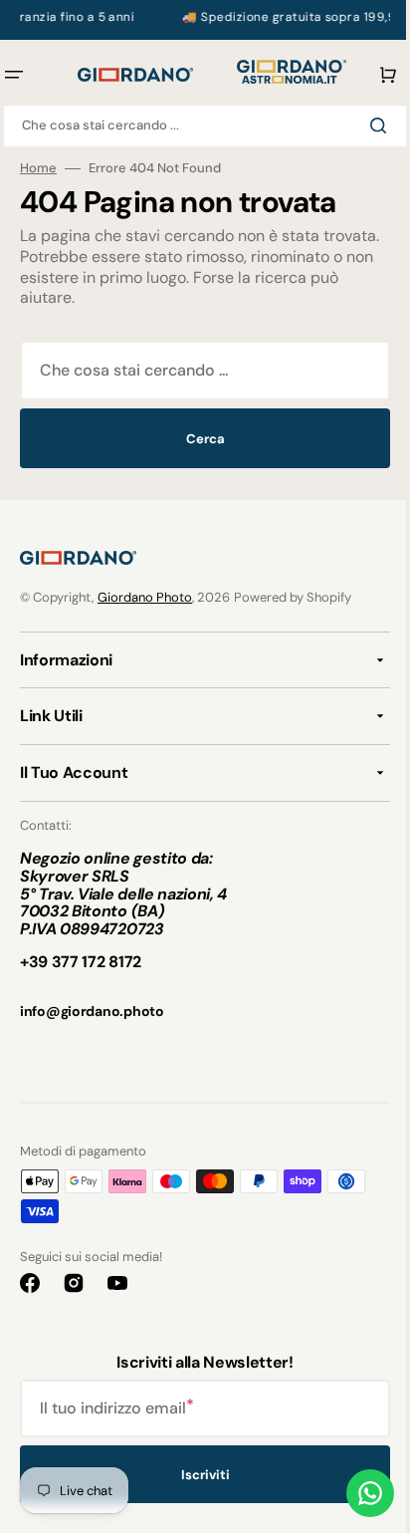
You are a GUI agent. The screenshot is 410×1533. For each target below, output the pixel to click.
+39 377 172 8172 (80, 961)
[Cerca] (367, 125)
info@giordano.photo (92, 1011)
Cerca (197, 438)
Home (38, 168)
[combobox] (197, 126)
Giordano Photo (145, 597)
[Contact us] (355, 1493)
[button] (368, 75)
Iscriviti (197, 1474)
